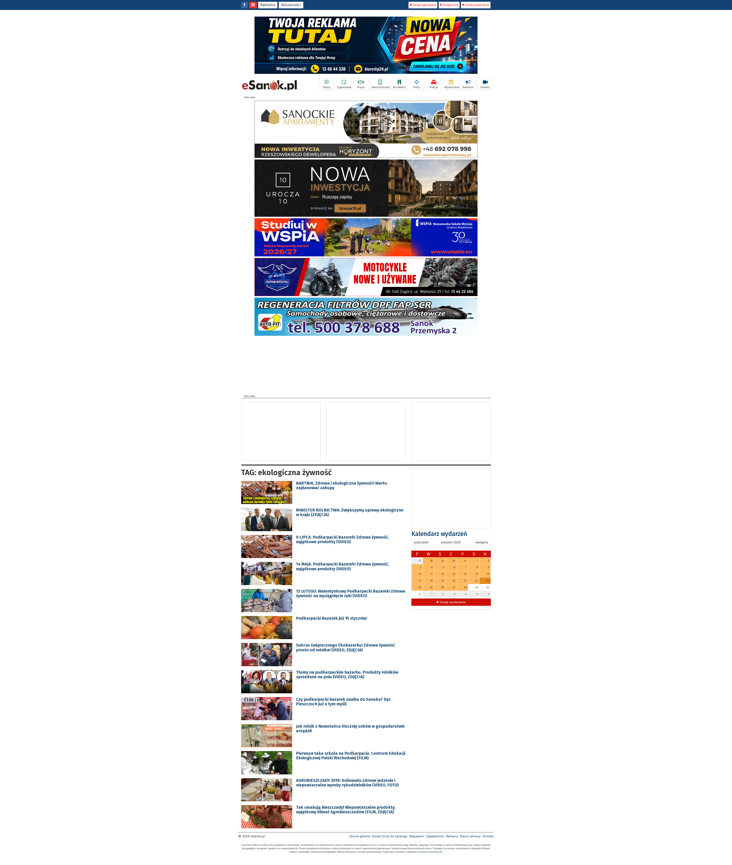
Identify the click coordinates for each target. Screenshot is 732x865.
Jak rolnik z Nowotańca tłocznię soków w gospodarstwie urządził (350, 728)
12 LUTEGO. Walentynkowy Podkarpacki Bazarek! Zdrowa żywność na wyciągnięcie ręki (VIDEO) (350, 593)
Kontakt (488, 836)
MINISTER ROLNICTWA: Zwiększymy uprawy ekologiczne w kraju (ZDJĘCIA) (349, 512)
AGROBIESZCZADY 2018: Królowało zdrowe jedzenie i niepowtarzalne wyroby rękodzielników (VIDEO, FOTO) (347, 783)
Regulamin (416, 836)
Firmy (416, 87)
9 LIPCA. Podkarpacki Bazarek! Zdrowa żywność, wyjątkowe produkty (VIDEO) (342, 539)
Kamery (485, 87)
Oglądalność (435, 836)
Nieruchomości (381, 87)
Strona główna (359, 836)
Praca (360, 87)
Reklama (267, 5)
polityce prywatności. (431, 851)
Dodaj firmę (450, 5)
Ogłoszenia (344, 87)
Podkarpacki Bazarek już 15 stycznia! (331, 618)
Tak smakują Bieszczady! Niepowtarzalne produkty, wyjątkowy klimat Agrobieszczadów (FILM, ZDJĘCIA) (345, 809)
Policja (434, 87)
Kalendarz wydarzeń (439, 533)
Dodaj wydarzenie (476, 5)
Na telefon (399, 87)
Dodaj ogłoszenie (424, 5)
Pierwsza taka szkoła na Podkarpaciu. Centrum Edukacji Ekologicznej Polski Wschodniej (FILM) (350, 755)
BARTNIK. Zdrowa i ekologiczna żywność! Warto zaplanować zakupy (341, 485)
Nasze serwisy (470, 836)
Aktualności (291, 5)
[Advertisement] (366, 364)
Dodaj (326, 87)
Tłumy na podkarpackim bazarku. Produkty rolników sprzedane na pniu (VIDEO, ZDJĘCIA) (347, 674)
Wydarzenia (451, 87)
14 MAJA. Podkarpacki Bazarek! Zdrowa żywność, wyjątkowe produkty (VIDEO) (342, 566)
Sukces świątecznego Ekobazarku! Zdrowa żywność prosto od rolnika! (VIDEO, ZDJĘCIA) (345, 647)
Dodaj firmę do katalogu (389, 836)
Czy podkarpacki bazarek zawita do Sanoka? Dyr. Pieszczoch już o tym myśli (343, 701)
